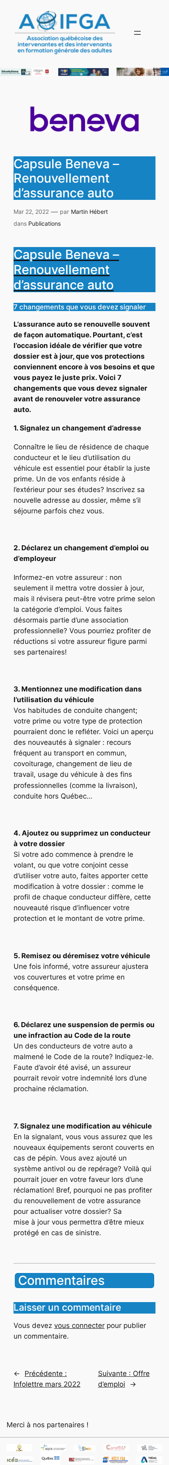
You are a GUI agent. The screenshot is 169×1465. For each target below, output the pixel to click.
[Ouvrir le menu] (137, 33)
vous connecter (79, 1325)
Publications (44, 223)
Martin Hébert (89, 211)
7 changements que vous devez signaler (80, 307)
